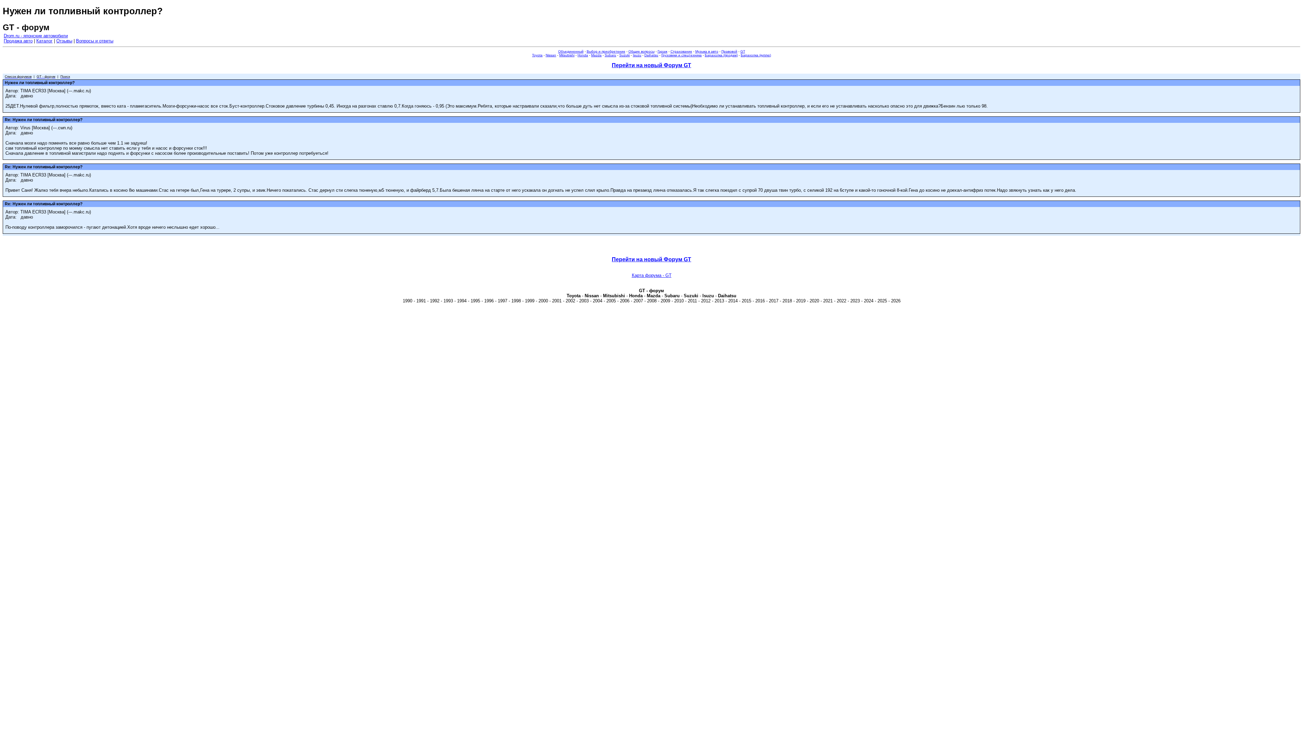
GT (742, 51)
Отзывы (64, 40)
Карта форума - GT (652, 275)
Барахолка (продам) (721, 55)
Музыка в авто (706, 51)
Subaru (610, 55)
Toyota (537, 55)
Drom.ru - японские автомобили (36, 35)
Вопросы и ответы (94, 40)
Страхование (681, 51)
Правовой (729, 51)
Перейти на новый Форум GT (651, 65)
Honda (583, 55)
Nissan (551, 55)
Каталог (44, 40)
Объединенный (571, 51)
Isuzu (637, 55)
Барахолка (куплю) (756, 55)
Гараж (662, 51)
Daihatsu (651, 55)
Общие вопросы (641, 51)
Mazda (596, 55)
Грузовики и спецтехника (681, 55)
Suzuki (624, 55)
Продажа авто (18, 40)
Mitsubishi (566, 55)
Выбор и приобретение (606, 51)
